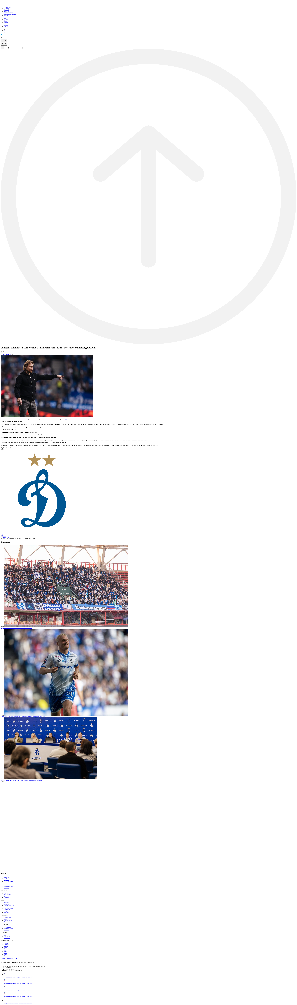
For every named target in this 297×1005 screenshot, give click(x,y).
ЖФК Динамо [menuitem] (7, 894)
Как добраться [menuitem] (7, 917)
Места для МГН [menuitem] (8, 920)
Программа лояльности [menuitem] (10, 911)
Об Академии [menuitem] (7, 927)
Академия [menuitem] (6, 897)
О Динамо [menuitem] (6, 902)
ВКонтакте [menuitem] (6, 944)
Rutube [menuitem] (5, 953)
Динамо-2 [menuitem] (6, 896)
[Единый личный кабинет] (2, 38)
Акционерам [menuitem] (7, 909)
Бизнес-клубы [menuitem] (7, 877)
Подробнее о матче (6, 537)
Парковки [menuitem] (6, 880)
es (4, 32)
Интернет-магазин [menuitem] (8, 886)
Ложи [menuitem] (5, 878)
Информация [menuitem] (7, 922)
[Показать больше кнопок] (12, 354)
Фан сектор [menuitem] (7, 912)
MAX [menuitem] (5, 955)
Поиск (6, 47)
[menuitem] (150, 7)
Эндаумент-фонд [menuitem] (8, 908)
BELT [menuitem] (5, 954)
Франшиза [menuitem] (6, 907)
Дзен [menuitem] (5, 950)
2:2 (66, 419)
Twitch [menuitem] (5, 951)
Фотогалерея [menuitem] (7, 938)
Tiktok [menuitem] (5, 947)
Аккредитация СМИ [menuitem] (9, 905)
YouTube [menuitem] (6, 943)
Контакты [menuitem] (6, 904)
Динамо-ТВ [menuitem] (7, 936)
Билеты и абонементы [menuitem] (9, 875)
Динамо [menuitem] (6, 893)
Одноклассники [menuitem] (8, 948)
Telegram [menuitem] (6, 946)
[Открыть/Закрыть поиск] (4, 40)
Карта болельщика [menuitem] (8, 881)
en (4, 30)
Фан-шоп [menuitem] (6, 888)
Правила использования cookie (9, 958)
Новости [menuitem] (6, 935)
